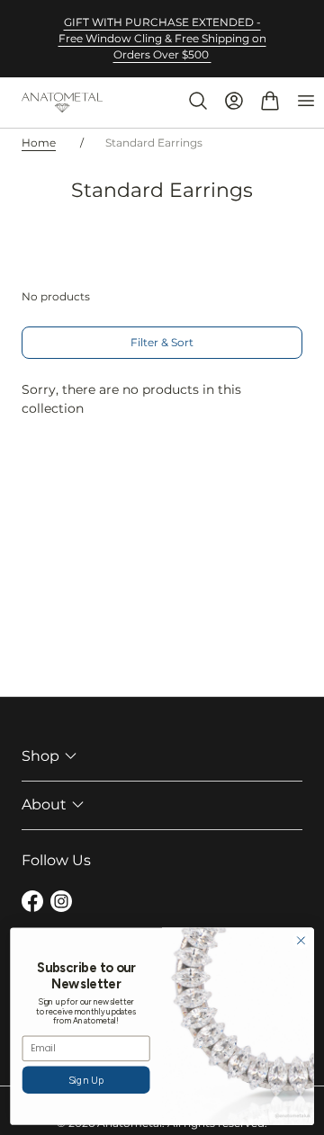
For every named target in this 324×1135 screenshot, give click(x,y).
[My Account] (234, 101)
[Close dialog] (301, 941)
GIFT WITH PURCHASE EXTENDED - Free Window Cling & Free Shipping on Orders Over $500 (162, 38)
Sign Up (86, 1080)
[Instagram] (61, 903)
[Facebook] (32, 903)
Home (39, 142)
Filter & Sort (162, 342)
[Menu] (306, 101)
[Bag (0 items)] (270, 101)
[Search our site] (198, 101)
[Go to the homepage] (62, 103)
